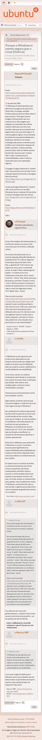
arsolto (19, 338)
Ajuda (7, 722)
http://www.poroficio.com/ (25, 496)
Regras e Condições (17, 722)
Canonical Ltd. (26, 733)
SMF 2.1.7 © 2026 (14, 736)
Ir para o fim (9, 64)
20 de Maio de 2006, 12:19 (18, 235)
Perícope (20, 221)
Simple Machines (28, 736)
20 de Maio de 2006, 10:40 (13, 85)
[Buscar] (26, 25)
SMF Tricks (30, 727)
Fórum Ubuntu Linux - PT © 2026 (21, 719)
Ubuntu (16, 733)
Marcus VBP (22, 632)
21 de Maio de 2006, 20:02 (18, 349)
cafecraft (20, 501)
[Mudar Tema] (14, 2)
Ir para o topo (9, 702)
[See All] (6, 35)
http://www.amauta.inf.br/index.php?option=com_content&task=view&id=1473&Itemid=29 (20, 95)
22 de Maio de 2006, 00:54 (18, 512)
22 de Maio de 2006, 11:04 (18, 643)
